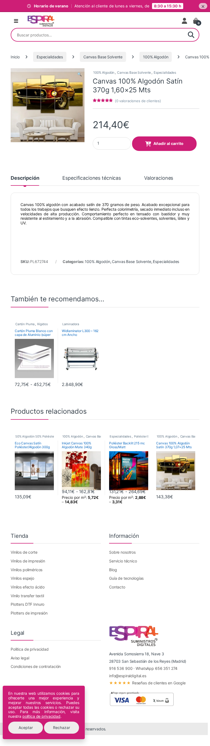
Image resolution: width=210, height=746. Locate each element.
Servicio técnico (123, 561)
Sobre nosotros (122, 552)
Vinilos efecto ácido (28, 587)
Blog (113, 569)
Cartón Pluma (24, 324)
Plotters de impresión (29, 613)
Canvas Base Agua (99, 436)
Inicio (15, 57)
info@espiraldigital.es (127, 675)
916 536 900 (120, 668)
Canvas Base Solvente (102, 57)
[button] (79, 74)
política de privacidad (41, 716)
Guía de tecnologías (126, 578)
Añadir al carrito (168, 143)
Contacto (117, 587)
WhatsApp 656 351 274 (156, 668)
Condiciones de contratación (36, 666)
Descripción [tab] (25, 178)
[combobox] (97, 34)
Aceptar (26, 727)
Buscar (191, 34)
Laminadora (70, 324)
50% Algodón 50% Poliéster (35, 436)
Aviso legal (20, 658)
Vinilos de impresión (28, 561)
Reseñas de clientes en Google (147, 683)
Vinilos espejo (22, 578)
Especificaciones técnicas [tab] (91, 178)
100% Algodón (155, 57)
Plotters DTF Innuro (27, 604)
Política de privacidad (30, 649)
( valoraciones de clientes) (138, 101)
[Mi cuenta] (185, 21)
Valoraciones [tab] (158, 178)
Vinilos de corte (24, 552)
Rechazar (61, 727)
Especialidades (50, 57)
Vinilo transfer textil (27, 595)
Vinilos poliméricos (26, 569)
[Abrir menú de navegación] (16, 21)
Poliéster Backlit (145, 436)
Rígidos (42, 324)
